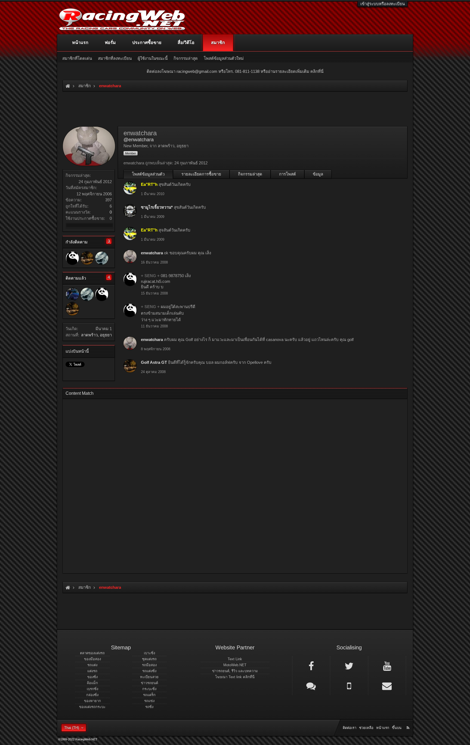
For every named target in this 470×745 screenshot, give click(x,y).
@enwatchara (138, 139)
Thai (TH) (71, 728)
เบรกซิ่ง (92, 689)
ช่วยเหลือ (366, 728)
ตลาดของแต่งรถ (92, 653)
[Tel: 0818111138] (349, 685)
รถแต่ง (92, 665)
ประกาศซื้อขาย (146, 42)
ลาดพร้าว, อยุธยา (96, 335)
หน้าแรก (80, 42)
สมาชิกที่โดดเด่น (77, 58)
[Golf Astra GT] (87, 258)
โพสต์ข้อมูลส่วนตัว (148, 174)
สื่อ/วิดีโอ (186, 42)
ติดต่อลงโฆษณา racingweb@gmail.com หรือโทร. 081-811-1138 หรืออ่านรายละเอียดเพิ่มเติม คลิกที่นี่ (235, 71)
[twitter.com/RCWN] (349, 665)
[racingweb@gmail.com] (387, 685)
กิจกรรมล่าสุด (250, 174)
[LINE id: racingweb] (311, 685)
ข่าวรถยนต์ (149, 683)
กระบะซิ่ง (149, 689)
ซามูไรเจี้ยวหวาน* (157, 207)
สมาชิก (218, 42)
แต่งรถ (92, 671)
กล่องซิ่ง (92, 695)
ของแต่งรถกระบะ (92, 707)
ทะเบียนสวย (149, 677)
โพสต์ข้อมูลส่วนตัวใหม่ (224, 58)
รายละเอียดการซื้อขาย (201, 174)
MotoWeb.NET (234, 665)
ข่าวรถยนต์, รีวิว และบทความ (235, 671)
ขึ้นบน (396, 728)
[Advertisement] (230, 484)
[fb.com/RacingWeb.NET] (311, 665)
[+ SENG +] (72, 258)
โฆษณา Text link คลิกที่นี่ (235, 677)
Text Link (235, 659)
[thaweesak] (72, 294)
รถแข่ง (149, 701)
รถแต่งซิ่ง (149, 671)
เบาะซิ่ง (149, 653)
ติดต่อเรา (349, 728)
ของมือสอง (92, 659)
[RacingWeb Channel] (387, 665)
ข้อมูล (318, 174)
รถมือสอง (149, 665)
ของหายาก (92, 701)
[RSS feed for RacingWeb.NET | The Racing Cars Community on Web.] (408, 722)
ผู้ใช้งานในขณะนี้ (153, 58)
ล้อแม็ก (92, 683)
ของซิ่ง (92, 677)
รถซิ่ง (149, 707)
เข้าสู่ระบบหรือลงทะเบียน (382, 3)
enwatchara (152, 253)
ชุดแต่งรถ (149, 659)
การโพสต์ (287, 174)
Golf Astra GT (154, 362)
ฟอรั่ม (110, 42)
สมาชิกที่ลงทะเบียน (115, 58)
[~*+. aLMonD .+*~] (102, 258)
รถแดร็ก (149, 695)
